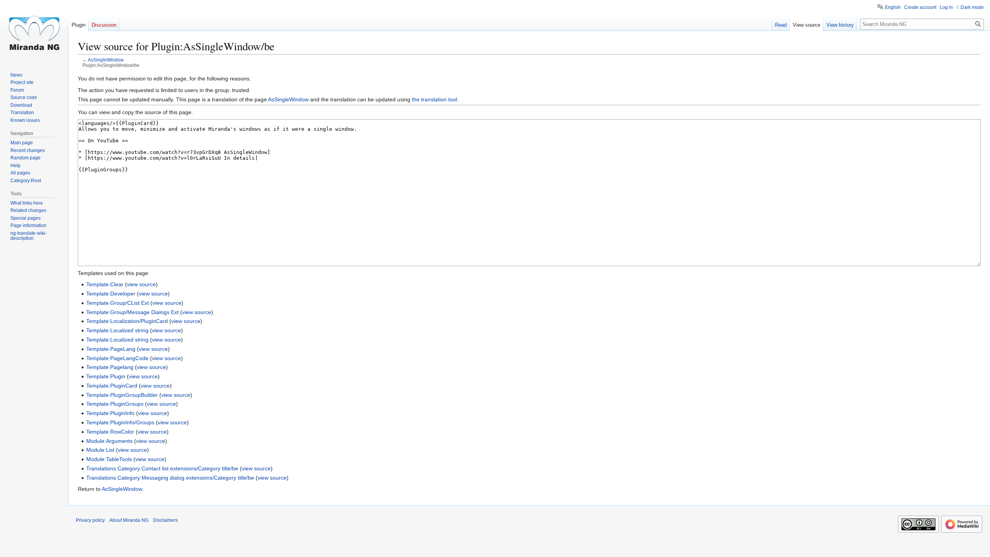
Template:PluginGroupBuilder (122, 395)
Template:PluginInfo (110, 413)
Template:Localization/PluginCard (127, 321)
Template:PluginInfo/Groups (120, 422)
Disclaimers (165, 520)
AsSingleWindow (106, 59)
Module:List (100, 450)
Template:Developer (110, 293)
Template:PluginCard (111, 386)
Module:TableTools (109, 459)
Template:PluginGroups (114, 404)
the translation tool (434, 99)
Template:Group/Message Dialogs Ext (132, 312)
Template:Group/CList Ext (117, 303)
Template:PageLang (110, 349)
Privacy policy (90, 520)
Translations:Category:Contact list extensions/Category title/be (162, 468)
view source (141, 284)
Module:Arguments (109, 441)
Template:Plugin (105, 376)
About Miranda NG (128, 520)
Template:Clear (104, 284)
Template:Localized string (117, 330)
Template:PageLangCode (117, 358)
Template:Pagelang (109, 367)
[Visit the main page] (34, 31)
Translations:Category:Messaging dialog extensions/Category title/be (170, 478)
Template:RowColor (110, 432)
